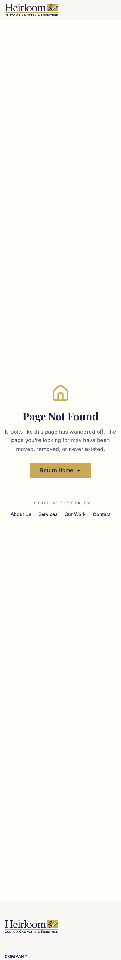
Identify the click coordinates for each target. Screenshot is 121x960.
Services (48, 514)
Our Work (75, 514)
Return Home (56, 470)
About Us (21, 514)
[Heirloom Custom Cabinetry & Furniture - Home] (31, 10)
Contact (101, 514)
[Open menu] (109, 10)
